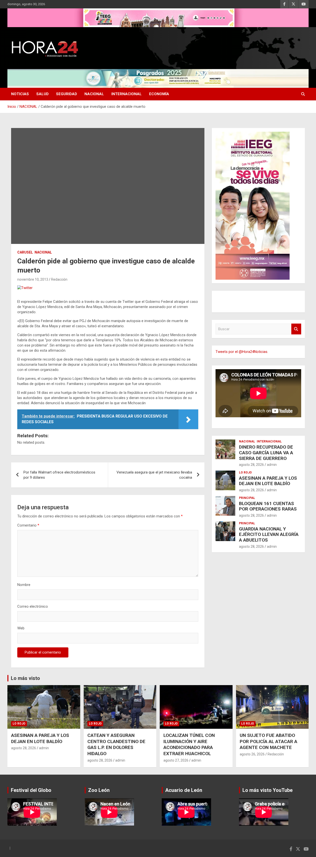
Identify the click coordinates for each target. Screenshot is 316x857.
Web (20, 628)
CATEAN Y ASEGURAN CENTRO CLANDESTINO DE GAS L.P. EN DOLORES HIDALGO (116, 744)
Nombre (23, 585)
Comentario (28, 525)
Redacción (59, 279)
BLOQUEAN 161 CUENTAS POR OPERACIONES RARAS (268, 506)
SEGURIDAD (66, 94)
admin (272, 465)
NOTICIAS (20, 94)
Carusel (25, 252)
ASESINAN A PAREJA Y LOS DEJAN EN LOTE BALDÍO (268, 481)
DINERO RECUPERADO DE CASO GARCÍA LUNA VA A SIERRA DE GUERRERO (266, 452)
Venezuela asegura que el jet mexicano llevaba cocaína (154, 475)
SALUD (42, 94)
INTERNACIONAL (126, 94)
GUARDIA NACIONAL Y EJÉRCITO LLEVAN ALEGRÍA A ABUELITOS (268, 534)
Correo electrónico (32, 606)
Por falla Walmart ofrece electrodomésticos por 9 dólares (59, 475)
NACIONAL (94, 94)
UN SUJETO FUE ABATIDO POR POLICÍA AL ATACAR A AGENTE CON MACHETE (268, 741)
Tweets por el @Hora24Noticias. (242, 351)
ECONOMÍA (159, 94)
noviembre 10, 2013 (32, 279)
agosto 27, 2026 (175, 760)
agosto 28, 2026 (251, 465)
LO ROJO (245, 472)
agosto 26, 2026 (252, 754)
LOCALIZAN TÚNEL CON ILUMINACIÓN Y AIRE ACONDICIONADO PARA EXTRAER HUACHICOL (189, 744)
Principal (247, 498)
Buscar (296, 329)
